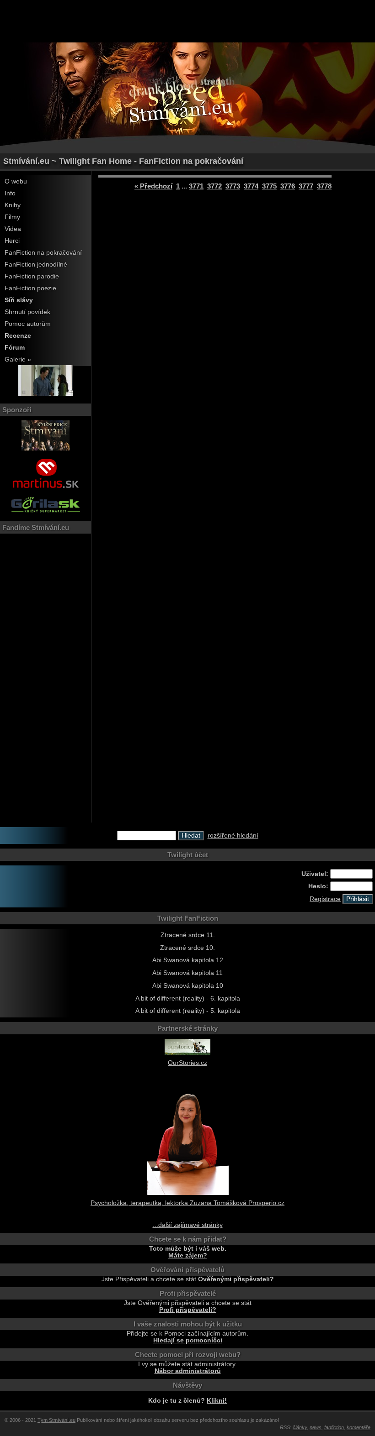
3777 (306, 186)
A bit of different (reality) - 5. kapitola (187, 1010)
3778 (324, 186)
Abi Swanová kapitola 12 (187, 960)
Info (10, 193)
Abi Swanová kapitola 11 (187, 973)
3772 (214, 186)
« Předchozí (153, 186)
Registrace (325, 899)
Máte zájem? (187, 1255)
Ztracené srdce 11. (188, 935)
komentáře (358, 1427)
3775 (269, 186)
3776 (287, 186)
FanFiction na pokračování (43, 252)
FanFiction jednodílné (36, 264)
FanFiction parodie (32, 276)
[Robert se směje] (45, 393)
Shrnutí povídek (27, 312)
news (315, 1427)
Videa (13, 228)
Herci (12, 240)
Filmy (12, 217)
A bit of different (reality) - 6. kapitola (187, 998)
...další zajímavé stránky (188, 1224)
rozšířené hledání (233, 835)
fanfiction (334, 1427)
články (300, 1427)
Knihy (13, 205)
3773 (232, 186)
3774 (251, 186)
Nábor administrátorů (188, 1371)
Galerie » (18, 359)
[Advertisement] (187, 20)
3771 (196, 186)
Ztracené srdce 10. (187, 947)
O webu (16, 181)
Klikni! (217, 1400)
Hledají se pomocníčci (187, 1340)
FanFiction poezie (30, 288)
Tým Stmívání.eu (56, 1420)
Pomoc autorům (28, 323)
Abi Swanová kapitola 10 (187, 985)
